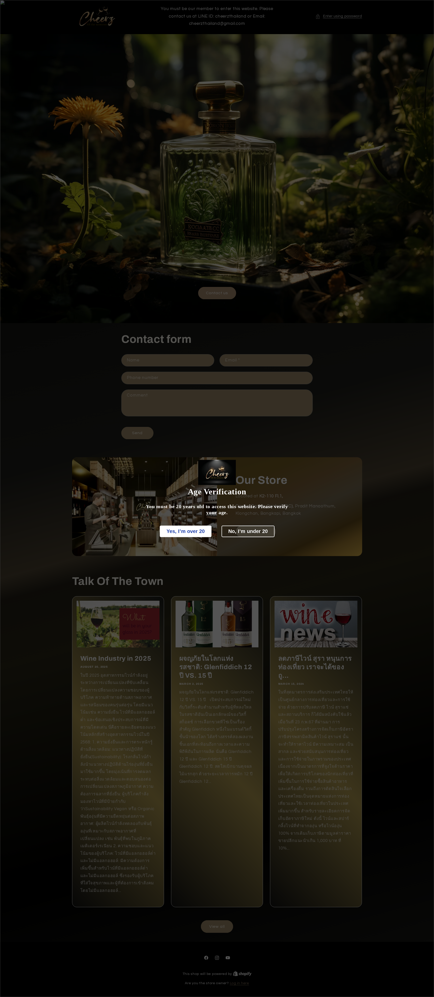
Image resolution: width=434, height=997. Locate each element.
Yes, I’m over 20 (186, 531)
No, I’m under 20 (248, 531)
